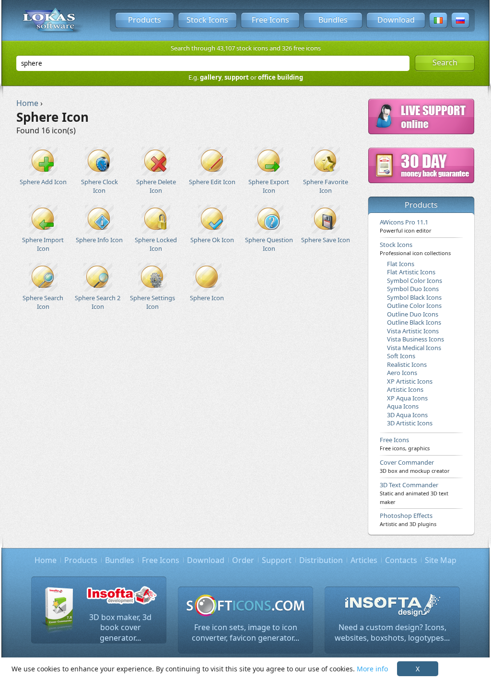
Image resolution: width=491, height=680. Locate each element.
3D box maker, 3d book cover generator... (120, 627)
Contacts (401, 560)
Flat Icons (400, 263)
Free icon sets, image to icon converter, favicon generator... (245, 632)
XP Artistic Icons (410, 381)
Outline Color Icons (414, 305)
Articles (364, 560)
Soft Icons (401, 356)
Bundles (333, 19)
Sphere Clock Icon (99, 185)
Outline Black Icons (414, 322)
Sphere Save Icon (325, 239)
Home (46, 560)
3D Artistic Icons (410, 423)
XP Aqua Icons (407, 398)
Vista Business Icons (415, 339)
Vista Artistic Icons (413, 331)
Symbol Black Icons (414, 297)
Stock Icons (207, 19)
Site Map (440, 560)
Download (396, 19)
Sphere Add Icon (43, 181)
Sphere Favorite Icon (325, 185)
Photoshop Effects (408, 519)
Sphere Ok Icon (212, 239)
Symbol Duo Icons (413, 288)
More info (372, 668)
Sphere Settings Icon (152, 301)
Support (277, 560)
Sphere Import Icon (43, 243)
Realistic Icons (407, 364)
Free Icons (270, 19)
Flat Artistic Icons (411, 272)
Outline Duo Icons (412, 314)
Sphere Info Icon (99, 239)
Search (445, 62)
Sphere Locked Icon (156, 243)
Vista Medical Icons (414, 347)
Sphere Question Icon (269, 243)
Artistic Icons (405, 389)
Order (243, 560)
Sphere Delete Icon (156, 185)
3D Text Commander (414, 493)
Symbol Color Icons (414, 280)
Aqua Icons (403, 406)
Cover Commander (415, 466)
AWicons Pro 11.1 (406, 226)
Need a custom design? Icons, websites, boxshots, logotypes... (392, 632)
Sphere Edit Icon (212, 181)
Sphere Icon (207, 297)
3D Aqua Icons (407, 414)
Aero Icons (402, 372)
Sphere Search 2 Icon (97, 301)
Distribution (321, 560)
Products (144, 19)
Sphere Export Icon (268, 185)
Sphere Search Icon (43, 301)
